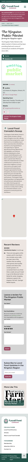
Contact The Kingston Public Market (12, 117)
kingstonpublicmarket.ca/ (12, 108)
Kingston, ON (8, 59)
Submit (7, 348)
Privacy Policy (13, 456)
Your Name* (7, 303)
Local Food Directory (10, 430)
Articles (6, 432)
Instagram (8, 112)
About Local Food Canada (12, 435)
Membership (8, 443)
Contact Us (7, 449)
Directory (10, 23)
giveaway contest (16, 315)
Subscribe (8, 376)
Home (3, 23)
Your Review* (7, 332)
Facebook (4, 112)
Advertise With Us (9, 446)
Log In (11, 459)
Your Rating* (7, 326)
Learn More (5, 20)
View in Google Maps (11, 95)
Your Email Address (9, 311)
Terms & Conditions (15, 457)
